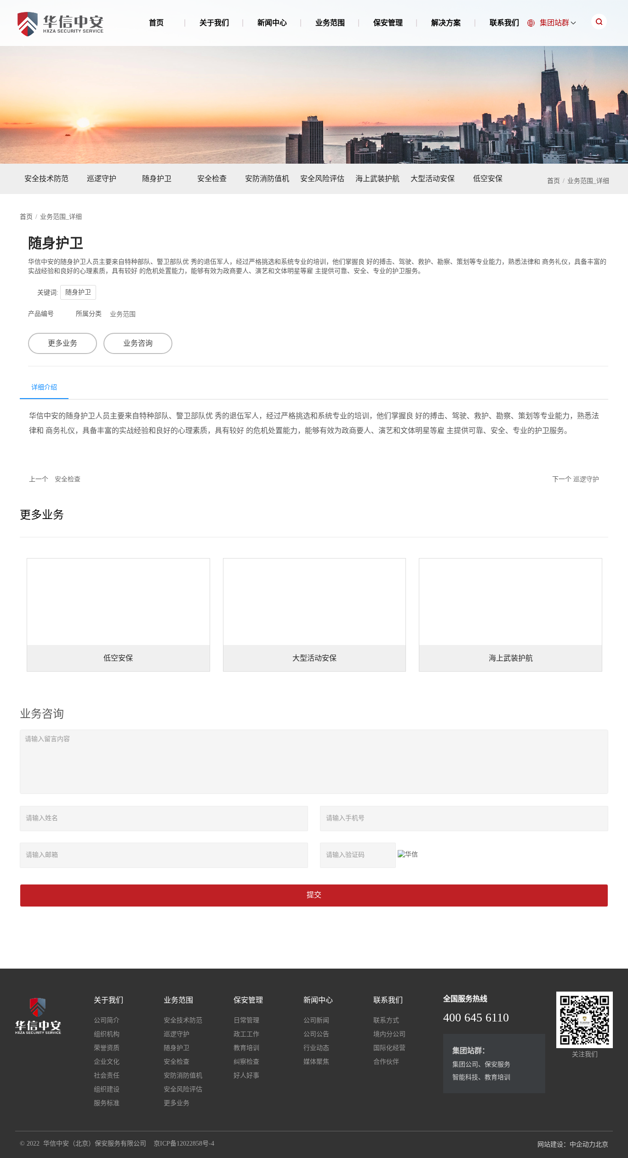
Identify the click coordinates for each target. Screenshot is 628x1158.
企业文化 (107, 1061)
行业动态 (316, 1047)
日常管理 (246, 1020)
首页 (156, 23)
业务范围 (330, 23)
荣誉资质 (107, 1047)
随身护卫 (156, 179)
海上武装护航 (377, 179)
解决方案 (446, 23)
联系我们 (504, 23)
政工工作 (246, 1034)
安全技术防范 (46, 179)
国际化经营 (389, 1047)
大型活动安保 (433, 179)
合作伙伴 (386, 1061)
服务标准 (107, 1103)
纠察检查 (246, 1061)
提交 (314, 895)
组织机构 (107, 1034)
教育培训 (246, 1047)
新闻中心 (272, 23)
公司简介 (107, 1020)
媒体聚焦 (316, 1061)
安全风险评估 (322, 179)
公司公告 (316, 1034)
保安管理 (388, 23)
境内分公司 (389, 1034)
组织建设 (107, 1089)
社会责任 (107, 1075)
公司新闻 (316, 1020)
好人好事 (246, 1075)
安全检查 (212, 179)
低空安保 (487, 179)
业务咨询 (138, 343)
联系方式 (386, 1020)
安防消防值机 (267, 179)
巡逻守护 (101, 179)
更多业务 (62, 343)
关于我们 (214, 23)
